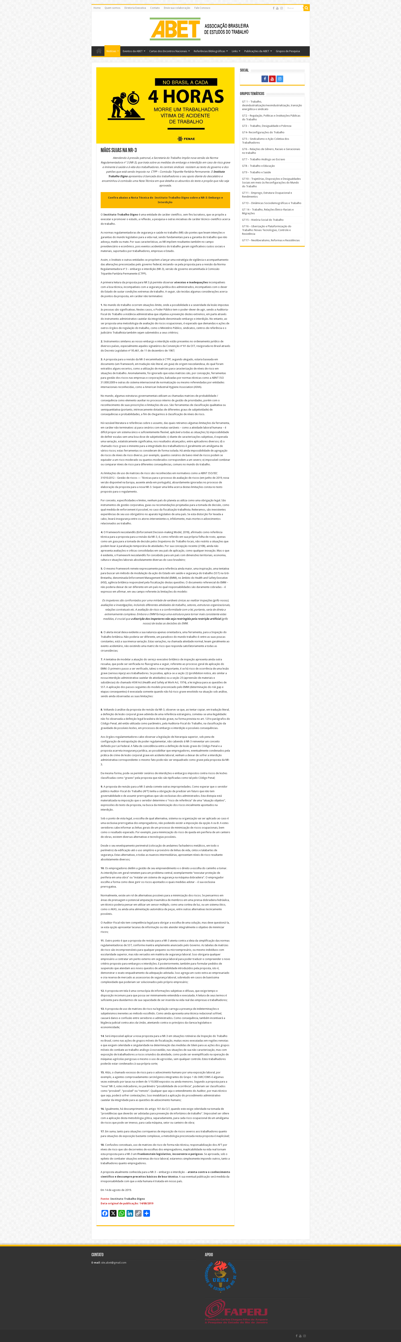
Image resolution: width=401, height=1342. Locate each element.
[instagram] (281, 8)
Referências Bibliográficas (209, 51)
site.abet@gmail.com (113, 1262)
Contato (155, 7)
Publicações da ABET (256, 51)
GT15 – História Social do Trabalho (263, 219)
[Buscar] (306, 8)
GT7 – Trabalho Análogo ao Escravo (263, 159)
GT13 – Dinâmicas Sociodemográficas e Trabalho (271, 203)
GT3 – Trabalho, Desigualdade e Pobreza (266, 125)
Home (97, 7)
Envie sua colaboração (177, 7)
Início (99, 50)
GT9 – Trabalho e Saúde (256, 172)
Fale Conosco (202, 7)
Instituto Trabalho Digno (127, 1198)
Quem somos (112, 7)
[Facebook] (273, 8)
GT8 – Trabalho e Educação (258, 165)
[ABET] (200, 28)
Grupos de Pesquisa (288, 51)
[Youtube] (277, 8)
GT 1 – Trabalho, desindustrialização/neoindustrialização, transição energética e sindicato (272, 105)
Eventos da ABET (133, 51)
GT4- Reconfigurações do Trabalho (263, 132)
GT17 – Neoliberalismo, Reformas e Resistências (271, 240)
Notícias (111, 51)
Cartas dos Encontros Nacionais (168, 51)
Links (235, 51)
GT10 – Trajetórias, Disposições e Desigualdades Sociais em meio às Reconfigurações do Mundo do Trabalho (271, 182)
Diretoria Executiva (135, 7)
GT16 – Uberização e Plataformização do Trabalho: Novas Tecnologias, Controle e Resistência (266, 230)
